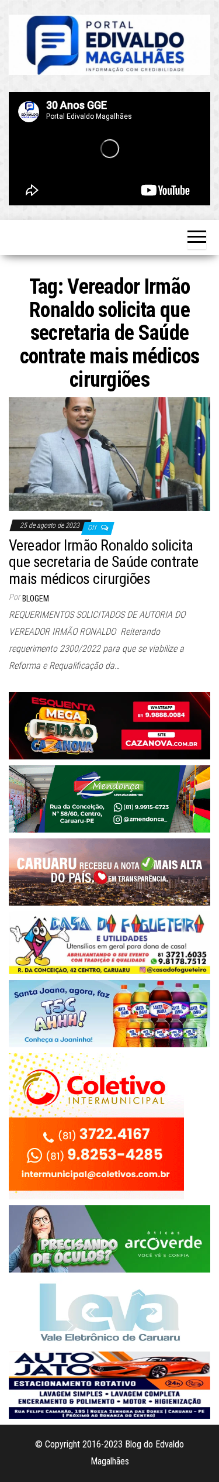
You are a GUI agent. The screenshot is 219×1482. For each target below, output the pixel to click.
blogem (35, 598)
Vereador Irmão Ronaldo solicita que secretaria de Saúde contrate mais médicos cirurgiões (103, 562)
